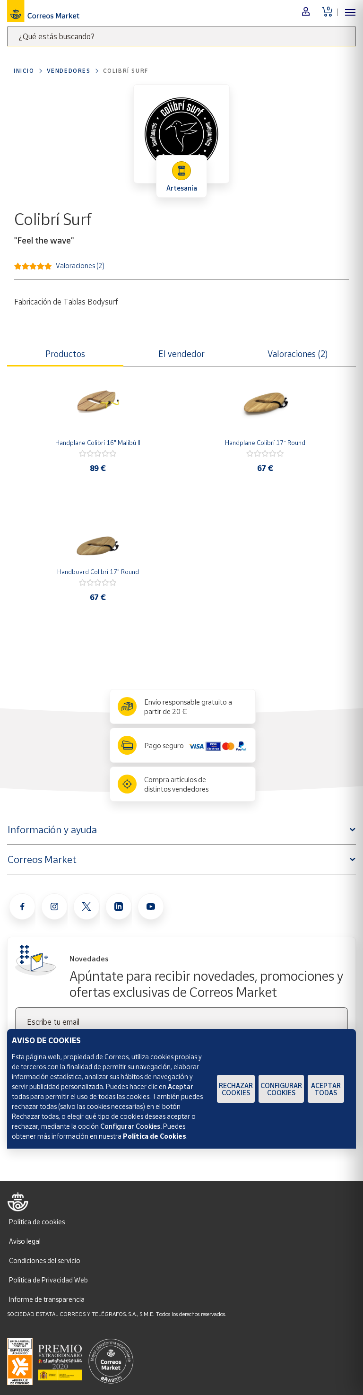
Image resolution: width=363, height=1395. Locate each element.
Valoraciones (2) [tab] (298, 354)
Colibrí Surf (125, 70)
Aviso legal (25, 1241)
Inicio (24, 70)
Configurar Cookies (281, 1089)
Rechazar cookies (236, 1089)
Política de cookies (37, 1222)
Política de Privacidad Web (48, 1280)
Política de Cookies (154, 1136)
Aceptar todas (326, 1089)
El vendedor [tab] (181, 354)
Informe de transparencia (47, 1299)
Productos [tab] (65, 354)
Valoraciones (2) (80, 265)
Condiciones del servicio (44, 1260)
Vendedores (69, 70)
